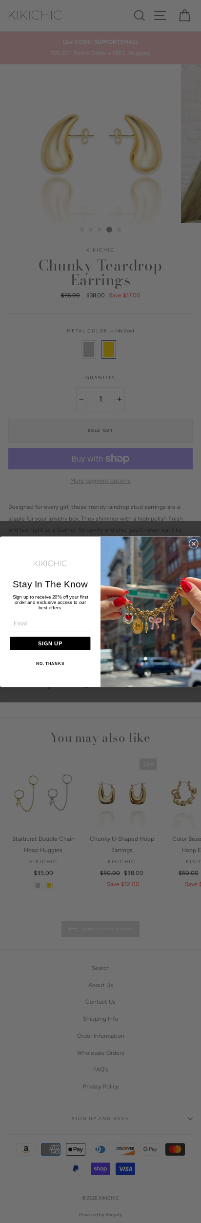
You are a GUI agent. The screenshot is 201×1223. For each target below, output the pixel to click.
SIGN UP (50, 643)
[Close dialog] (194, 543)
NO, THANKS (50, 663)
